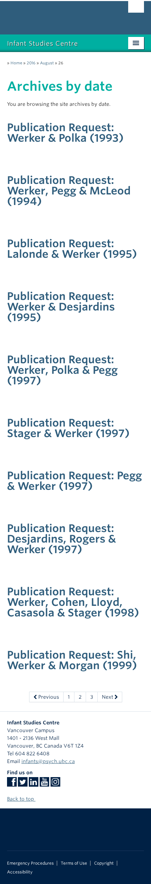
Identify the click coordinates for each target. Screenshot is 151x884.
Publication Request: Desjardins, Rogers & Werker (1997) (61, 539)
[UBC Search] (136, 9)
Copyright (104, 863)
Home (16, 62)
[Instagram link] (55, 784)
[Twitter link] (22, 784)
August (47, 62)
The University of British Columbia (55, 14)
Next (108, 697)
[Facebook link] (12, 784)
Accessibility (20, 872)
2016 (31, 62)
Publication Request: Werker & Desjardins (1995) (61, 307)
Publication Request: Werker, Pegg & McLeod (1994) (69, 190)
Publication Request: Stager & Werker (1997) (68, 428)
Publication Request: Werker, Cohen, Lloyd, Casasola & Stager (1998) (73, 602)
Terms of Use (74, 863)
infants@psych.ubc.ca (48, 761)
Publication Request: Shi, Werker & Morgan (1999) (72, 660)
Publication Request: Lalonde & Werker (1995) (72, 248)
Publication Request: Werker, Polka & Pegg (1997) (62, 370)
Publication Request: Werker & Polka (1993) (65, 132)
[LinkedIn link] (33, 784)
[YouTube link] (44, 784)
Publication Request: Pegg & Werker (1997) (74, 480)
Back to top (21, 799)
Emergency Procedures (30, 863)
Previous (48, 697)
